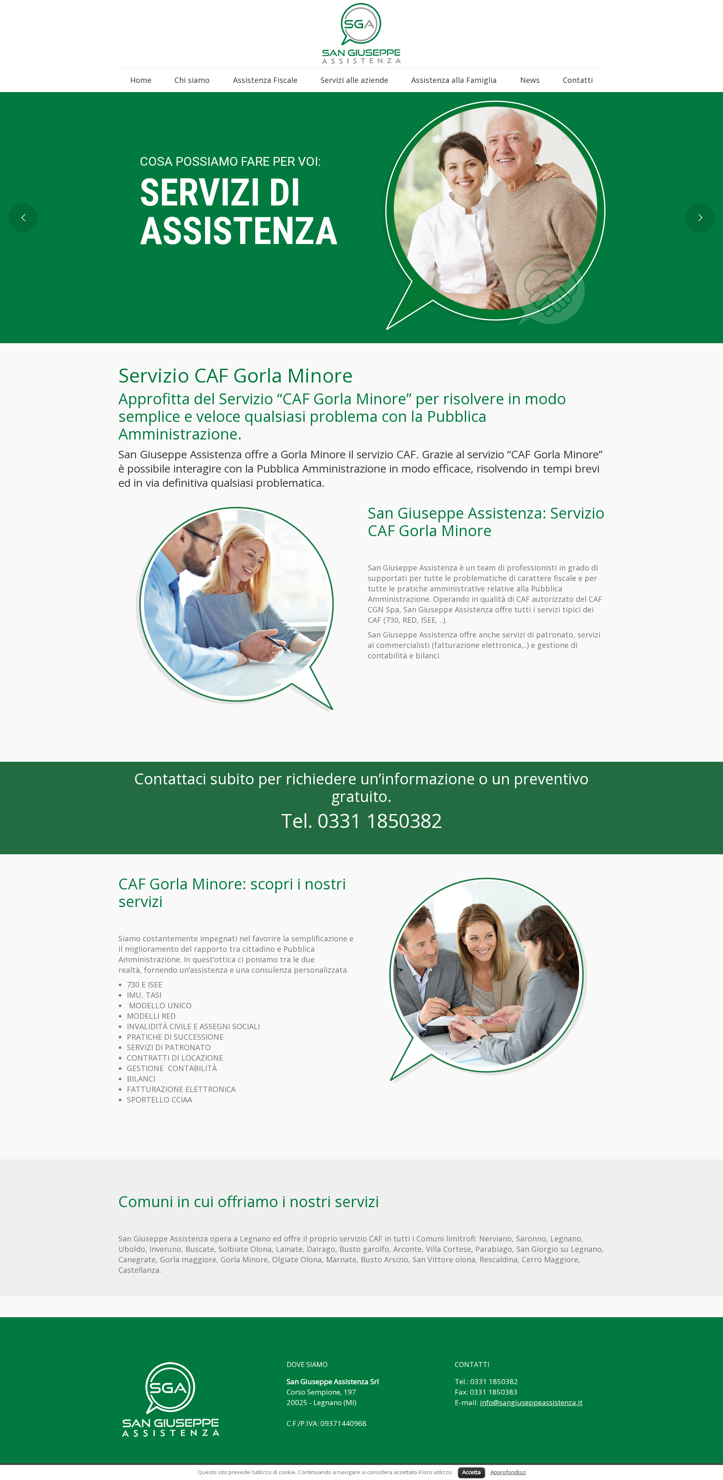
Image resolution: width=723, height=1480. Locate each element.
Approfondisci (508, 1472)
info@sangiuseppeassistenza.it (531, 1402)
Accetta (471, 1472)
